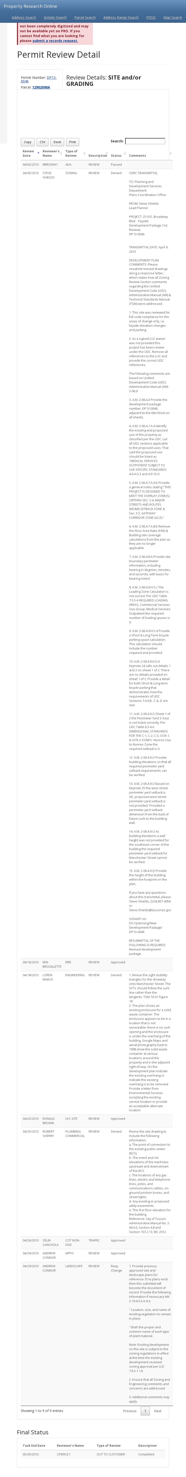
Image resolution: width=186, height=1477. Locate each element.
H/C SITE (71, 1119)
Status (116, 156)
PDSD (151, 17)
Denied (116, 173)
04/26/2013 (31, 1240)
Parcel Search (85, 17)
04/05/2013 (31, 173)
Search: (117, 141)
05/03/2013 (31, 1454)
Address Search (24, 17)
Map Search (172, 17)
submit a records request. (55, 40)
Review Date (28, 153)
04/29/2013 (31, 1253)
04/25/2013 (31, 1131)
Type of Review (71, 153)
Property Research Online (30, 6)
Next (158, 1411)
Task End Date (34, 1446)
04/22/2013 (31, 1119)
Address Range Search (121, 17)
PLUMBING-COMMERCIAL (75, 1133)
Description (98, 156)
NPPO (69, 1253)
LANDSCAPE (74, 1266)
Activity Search (55, 17)
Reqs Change (116, 1268)
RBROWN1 (50, 164)
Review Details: (103, 80)
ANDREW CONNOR (49, 1255)
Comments (137, 156)
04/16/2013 (31, 962)
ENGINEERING (75, 975)
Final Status (32, 1432)
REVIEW (94, 164)
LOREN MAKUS (48, 977)
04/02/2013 (31, 164)
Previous (130, 1411)
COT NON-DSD (72, 1242)
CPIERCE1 (63, 1454)
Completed (146, 1454)
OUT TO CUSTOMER (111, 1454)
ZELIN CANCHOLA (51, 1242)
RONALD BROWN (49, 1121)
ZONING (71, 173)
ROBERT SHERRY (48, 1133)
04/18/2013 (31, 975)
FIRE (68, 962)
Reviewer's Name (51, 153)
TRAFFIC (94, 1240)
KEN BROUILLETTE (52, 964)
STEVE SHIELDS (49, 175)
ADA (68, 164)
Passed (116, 164)
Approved (118, 962)
